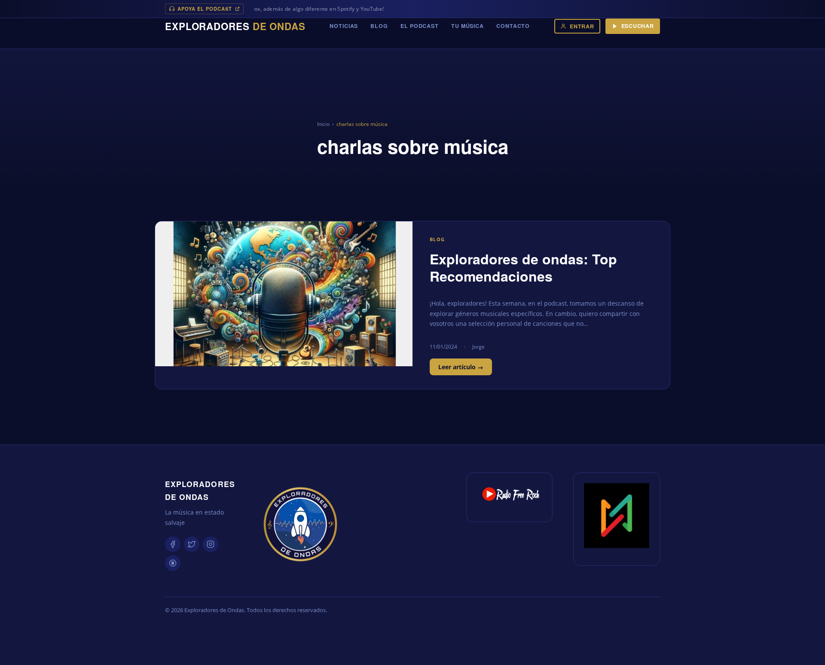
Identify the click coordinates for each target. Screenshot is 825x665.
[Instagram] (210, 544)
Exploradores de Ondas (200, 490)
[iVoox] (172, 563)
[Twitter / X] (191, 544)
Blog (379, 26)
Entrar (582, 26)
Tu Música (467, 26)
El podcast (419, 26)
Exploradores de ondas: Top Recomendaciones (523, 267)
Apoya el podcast (204, 8)
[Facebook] (172, 544)
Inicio (323, 124)
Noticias (344, 26)
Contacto (513, 26)
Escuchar (637, 26)
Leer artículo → (460, 367)
